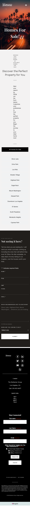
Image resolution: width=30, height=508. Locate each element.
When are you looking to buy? (11, 327)
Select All (15, 457)
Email (3, 296)
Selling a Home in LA (16, 452)
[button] (26, 5)
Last (2, 285)
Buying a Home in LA (16, 450)
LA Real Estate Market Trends (16, 448)
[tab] (15, 149)
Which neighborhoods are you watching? (14, 304)
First (2, 278)
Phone (3, 288)
